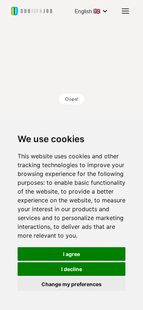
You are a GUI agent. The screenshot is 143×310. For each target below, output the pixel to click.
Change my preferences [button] (71, 284)
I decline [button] (71, 269)
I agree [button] (71, 254)
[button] (91, 11)
